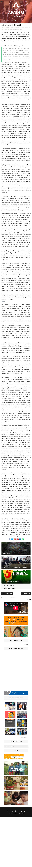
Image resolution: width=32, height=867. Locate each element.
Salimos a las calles (6, 553)
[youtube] (16, 20)
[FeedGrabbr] (16, 737)
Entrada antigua (26, 593)
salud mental (19, 29)
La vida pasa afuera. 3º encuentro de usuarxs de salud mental (15, 567)
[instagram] (19, 20)
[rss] (19, 811)
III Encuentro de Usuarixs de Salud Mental (11, 581)
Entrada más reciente (7, 593)
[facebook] (10, 20)
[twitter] (13, 20)
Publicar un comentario (9, 588)
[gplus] (13, 811)
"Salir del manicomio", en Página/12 (14, 45)
